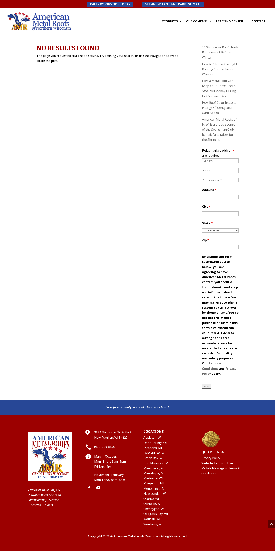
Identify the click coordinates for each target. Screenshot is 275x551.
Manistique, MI (153, 473)
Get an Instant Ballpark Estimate (173, 4)
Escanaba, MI (152, 448)
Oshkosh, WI (152, 504)
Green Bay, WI (153, 458)
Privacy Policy (210, 458)
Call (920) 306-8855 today (110, 4)
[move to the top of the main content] (271, 524)
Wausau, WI (151, 519)
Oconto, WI (151, 499)
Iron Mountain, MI (156, 463)
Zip (205, 240)
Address (209, 190)
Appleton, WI (152, 437)
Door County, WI (155, 443)
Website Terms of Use (217, 463)
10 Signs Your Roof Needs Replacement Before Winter (220, 52)
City (206, 206)
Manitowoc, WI (153, 468)
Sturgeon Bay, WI (155, 514)
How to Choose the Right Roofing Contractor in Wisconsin (219, 69)
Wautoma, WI (152, 524)
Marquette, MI (153, 483)
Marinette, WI (153, 478)
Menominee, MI (154, 489)
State (207, 223)
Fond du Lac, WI (154, 453)
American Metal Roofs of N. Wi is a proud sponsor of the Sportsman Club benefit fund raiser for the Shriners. (219, 129)
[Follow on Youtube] (98, 487)
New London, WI (155, 494)
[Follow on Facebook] (89, 487)
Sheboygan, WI (154, 509)
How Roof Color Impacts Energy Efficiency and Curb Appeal (219, 108)
